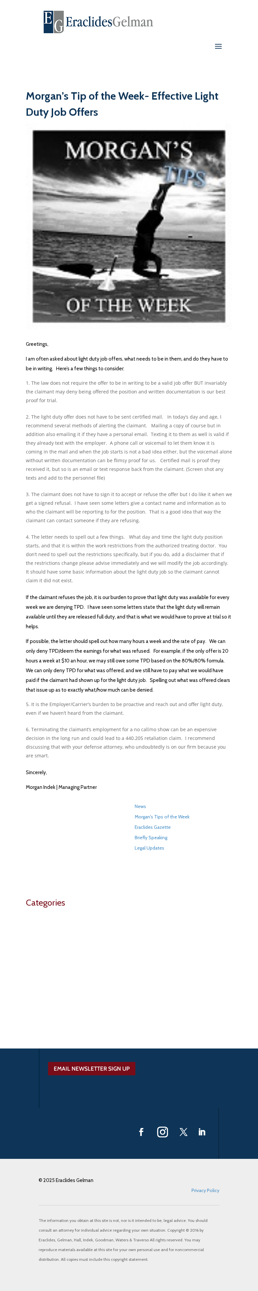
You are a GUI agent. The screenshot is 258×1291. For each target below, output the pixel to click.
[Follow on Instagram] (162, 1132)
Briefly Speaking (151, 838)
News (140, 806)
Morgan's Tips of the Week (162, 817)
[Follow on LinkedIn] (202, 1132)
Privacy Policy (205, 1190)
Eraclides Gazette (153, 827)
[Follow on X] (183, 1132)
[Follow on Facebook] (141, 1132)
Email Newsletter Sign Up (92, 1068)
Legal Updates (149, 848)
